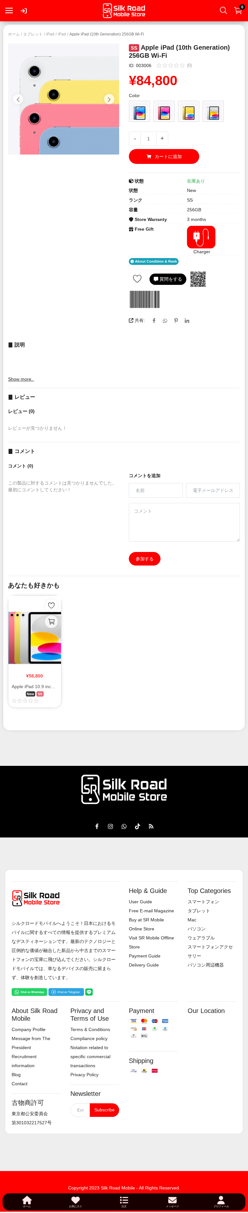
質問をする (170, 279)
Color (134, 95)
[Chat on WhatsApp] (29, 991)
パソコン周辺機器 (206, 964)
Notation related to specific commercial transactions (90, 1056)
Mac (192, 919)
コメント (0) (20, 465)
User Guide (140, 901)
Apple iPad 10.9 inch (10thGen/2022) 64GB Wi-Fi (35, 686)
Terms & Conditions (90, 1029)
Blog (16, 1074)
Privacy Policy (84, 1074)
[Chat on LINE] (89, 991)
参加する (145, 558)
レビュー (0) (21, 411)
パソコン (197, 928)
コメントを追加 (144, 475)
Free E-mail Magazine (151, 910)
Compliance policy (89, 1038)
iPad (50, 34)
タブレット (33, 34)
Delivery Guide (144, 964)
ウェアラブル (201, 937)
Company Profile (29, 1029)
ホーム (14, 34)
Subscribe (104, 1109)
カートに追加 (168, 156)
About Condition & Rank (155, 262)
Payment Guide (144, 955)
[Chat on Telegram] (66, 991)
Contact (19, 1083)
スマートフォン (203, 901)
